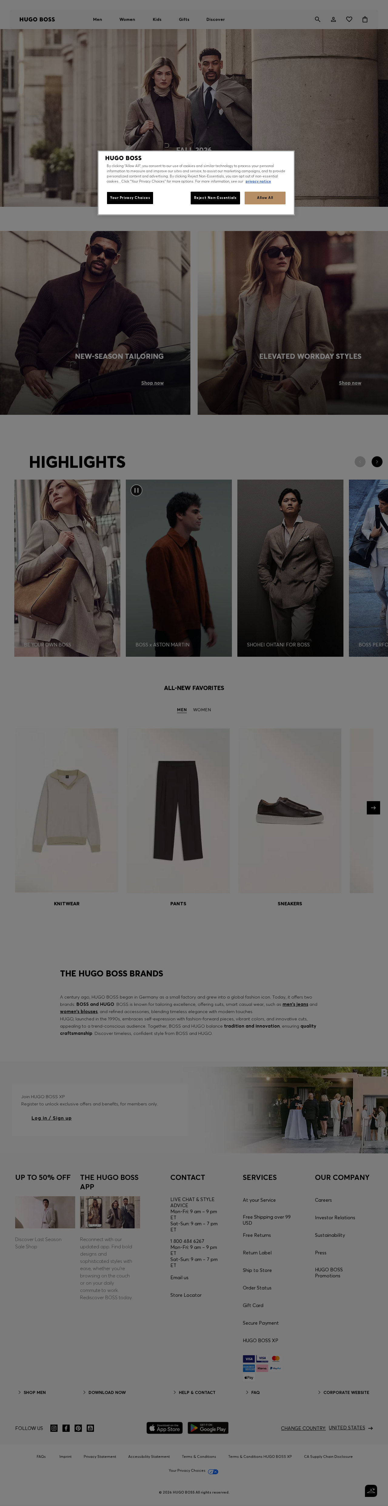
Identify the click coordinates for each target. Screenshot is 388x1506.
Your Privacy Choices (130, 198)
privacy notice (258, 182)
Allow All (265, 198)
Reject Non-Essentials (215, 198)
